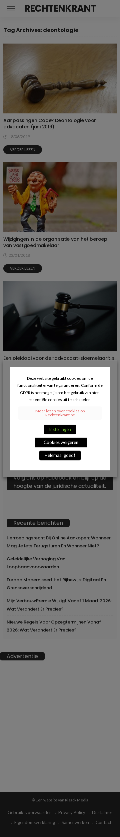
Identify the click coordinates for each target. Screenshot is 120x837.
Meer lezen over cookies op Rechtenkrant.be (60, 412)
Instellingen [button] (60, 429)
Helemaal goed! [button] (60, 455)
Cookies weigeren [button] (61, 442)
